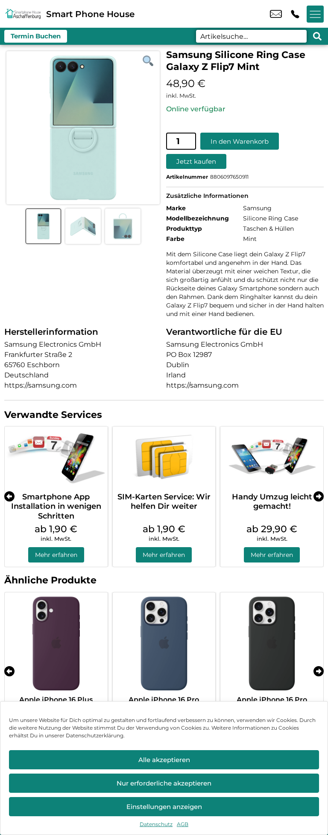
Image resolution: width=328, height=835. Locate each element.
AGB (182, 824)
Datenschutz (156, 824)
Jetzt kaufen (196, 161)
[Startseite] (23, 14)
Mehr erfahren (56, 555)
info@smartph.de (275, 14)
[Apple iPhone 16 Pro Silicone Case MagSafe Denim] (164, 644)
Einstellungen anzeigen (164, 807)
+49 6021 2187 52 (295, 14)
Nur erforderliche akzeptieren (164, 783)
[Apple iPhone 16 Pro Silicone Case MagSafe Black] (272, 644)
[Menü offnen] (315, 14)
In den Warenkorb (240, 141)
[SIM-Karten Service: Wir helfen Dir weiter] (164, 457)
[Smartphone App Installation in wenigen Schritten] (56, 457)
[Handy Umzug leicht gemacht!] (271, 457)
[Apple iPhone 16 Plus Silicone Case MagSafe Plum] (56, 644)
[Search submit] (317, 36)
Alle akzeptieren (164, 760)
